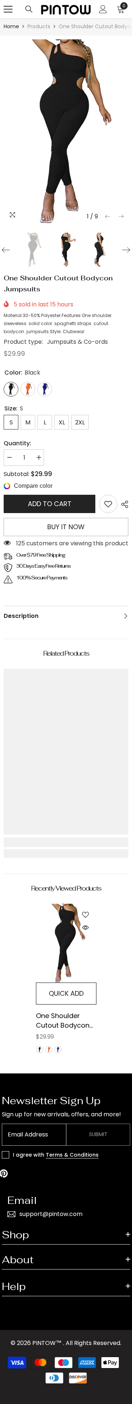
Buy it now (66, 526)
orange (48, 1049)
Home (11, 26)
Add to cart (50, 503)
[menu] (8, 9)
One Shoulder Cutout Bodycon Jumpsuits (62, 1020)
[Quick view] (85, 927)
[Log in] (103, 9)
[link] (108, 504)
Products (38, 26)
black (39, 1049)
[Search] (29, 9)
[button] (107, 216)
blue (58, 1049)
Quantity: (17, 443)
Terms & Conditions (72, 1154)
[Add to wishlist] (85, 914)
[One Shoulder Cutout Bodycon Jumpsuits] (66, 943)
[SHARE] (122, 504)
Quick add (66, 993)
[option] (66, 131)
